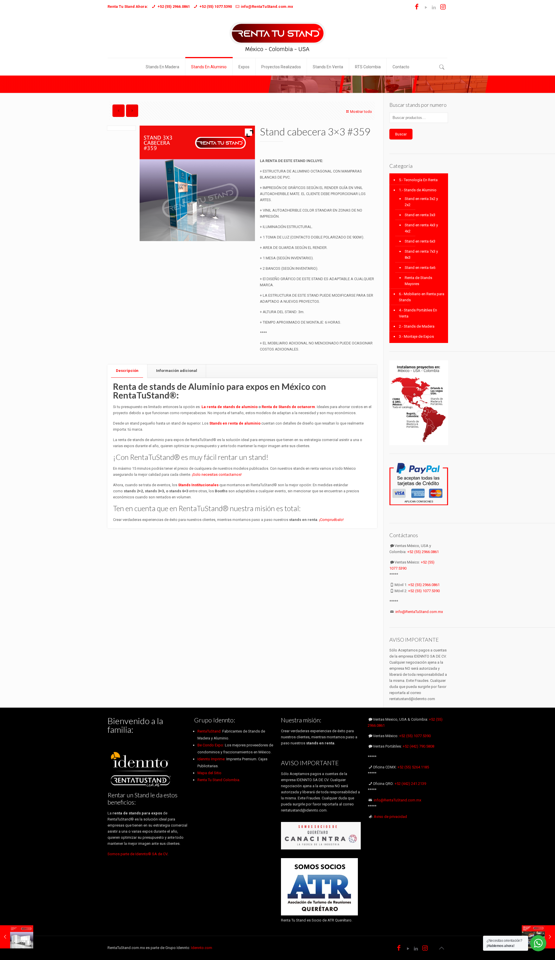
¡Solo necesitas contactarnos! (217, 474)
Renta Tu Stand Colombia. (218, 780)
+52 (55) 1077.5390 (424, 591)
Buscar (401, 134)
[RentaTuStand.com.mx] (277, 36)
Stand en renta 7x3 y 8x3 (421, 254)
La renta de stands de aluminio (229, 407)
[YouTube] (426, 7)
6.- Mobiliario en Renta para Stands (421, 297)
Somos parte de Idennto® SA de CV (137, 854)
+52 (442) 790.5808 (418, 746)
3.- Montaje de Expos (416, 336)
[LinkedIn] (434, 7)
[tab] (127, 370)
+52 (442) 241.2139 (410, 783)
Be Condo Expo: (210, 745)
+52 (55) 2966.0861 (423, 552)
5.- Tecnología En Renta (418, 180)
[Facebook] (416, 7)
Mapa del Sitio (209, 773)
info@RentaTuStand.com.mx (419, 612)
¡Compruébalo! (331, 519)
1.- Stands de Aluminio (417, 190)
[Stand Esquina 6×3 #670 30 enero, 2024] (16, 936)
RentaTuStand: (209, 731)
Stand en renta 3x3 (420, 215)
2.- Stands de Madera (416, 326)
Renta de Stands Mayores (418, 281)
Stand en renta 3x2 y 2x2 (421, 202)
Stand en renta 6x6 (420, 267)
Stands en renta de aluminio (235, 423)
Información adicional (176, 370)
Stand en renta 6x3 (420, 241)
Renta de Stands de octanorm (288, 407)
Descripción (127, 370)
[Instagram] (443, 7)
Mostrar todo (361, 111)
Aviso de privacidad (390, 816)
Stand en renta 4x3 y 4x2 (421, 228)
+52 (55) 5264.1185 (413, 767)
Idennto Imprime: (211, 759)
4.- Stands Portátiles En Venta (418, 313)
